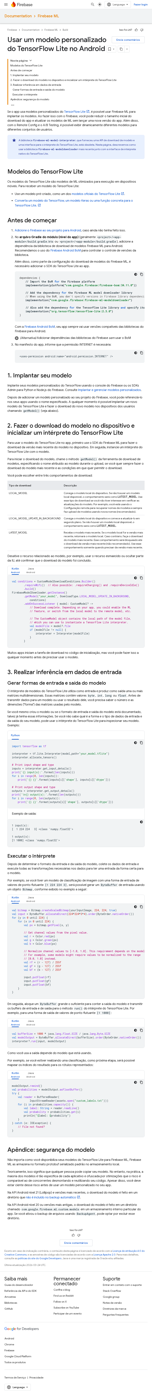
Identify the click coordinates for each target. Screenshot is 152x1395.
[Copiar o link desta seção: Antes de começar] (60, 221)
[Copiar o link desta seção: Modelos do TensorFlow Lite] (86, 172)
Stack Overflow (112, 1291)
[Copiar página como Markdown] (121, 49)
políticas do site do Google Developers (39, 1258)
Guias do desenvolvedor (18, 1285)
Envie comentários (128, 39)
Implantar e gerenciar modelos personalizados (109, 390)
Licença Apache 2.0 (104, 1254)
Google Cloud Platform (17, 1356)
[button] (80, 338)
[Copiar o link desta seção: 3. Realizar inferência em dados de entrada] (125, 672)
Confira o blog (62, 1289)
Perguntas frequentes (115, 1314)
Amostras (10, 1296)
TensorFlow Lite (74, 112)
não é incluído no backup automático (51, 1197)
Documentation (18, 16)
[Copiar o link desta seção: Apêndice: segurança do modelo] (98, 1150)
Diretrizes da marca (114, 1308)
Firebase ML (48, 16)
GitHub (8, 1308)
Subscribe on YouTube (66, 1307)
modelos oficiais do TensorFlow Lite (96, 194)
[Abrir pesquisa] (92, 4)
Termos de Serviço (15, 1377)
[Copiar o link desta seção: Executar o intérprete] (59, 856)
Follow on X (60, 1301)
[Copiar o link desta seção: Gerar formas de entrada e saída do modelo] (109, 683)
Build (65, 29)
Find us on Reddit (64, 1295)
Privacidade (36, 1377)
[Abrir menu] (6, 4)
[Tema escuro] (136, 274)
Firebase (12, 29)
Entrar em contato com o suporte (122, 1285)
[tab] (15, 570)
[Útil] (136, 30)
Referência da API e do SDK (20, 1291)
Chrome (9, 1344)
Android (9, 1338)
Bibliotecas (10, 1302)
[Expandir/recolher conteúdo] (30, 60)
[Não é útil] (142, 30)
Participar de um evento (68, 1313)
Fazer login (141, 4)
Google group (111, 1296)
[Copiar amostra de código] (142, 274)
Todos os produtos (15, 1362)
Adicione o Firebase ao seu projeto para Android (48, 230)
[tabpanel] (76, 611)
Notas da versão (112, 1302)
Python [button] (15, 735)
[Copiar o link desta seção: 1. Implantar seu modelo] (75, 376)
